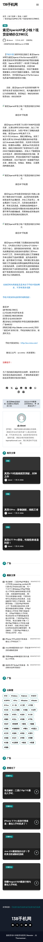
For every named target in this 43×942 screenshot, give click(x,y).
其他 (5, 25)
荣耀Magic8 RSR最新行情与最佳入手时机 (17, 657)
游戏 (14, 733)
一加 (15, 705)
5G (6, 696)
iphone (24, 696)
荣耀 (31, 738)
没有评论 (29, 40)
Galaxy (14, 696)
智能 (6, 729)
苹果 (22, 738)
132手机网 (21, 907)
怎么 (14, 719)
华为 (14, 715)
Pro (16, 700)
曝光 (26, 729)
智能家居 (16, 729)
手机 (31, 719)
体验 (26, 710)
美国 (6, 738)
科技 (22, 733)
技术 (6, 724)
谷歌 (6, 743)
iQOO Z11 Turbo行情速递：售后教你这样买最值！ (17, 666)
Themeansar (21, 938)
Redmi (35, 700)
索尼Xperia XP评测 (22, 44)
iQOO (34, 696)
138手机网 (10, 4)
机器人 (35, 729)
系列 (31, 733)
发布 (22, 715)
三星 (23, 705)
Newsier (30, 935)
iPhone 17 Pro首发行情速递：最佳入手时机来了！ (17, 640)
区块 (6, 715)
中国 (31, 705)
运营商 (15, 743)
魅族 (6, 747)
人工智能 (16, 710)
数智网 (15, 724)
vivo (7, 705)
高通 (32, 743)
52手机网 (29, 907)
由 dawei (10, 40)
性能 (22, 719)
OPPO (7, 700)
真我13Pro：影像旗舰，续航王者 (21, 509)
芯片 (14, 738)
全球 (34, 710)
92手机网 (36, 907)
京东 (6, 710)
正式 (6, 733)
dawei (23, 425)
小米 (31, 715)
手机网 (14, 907)
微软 (6, 719)
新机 (24, 724)
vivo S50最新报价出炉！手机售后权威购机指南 (18, 649)
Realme (25, 700)
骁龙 (24, 743)
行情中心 (9, 776)
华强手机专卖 (9, 44)
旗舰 (32, 724)
